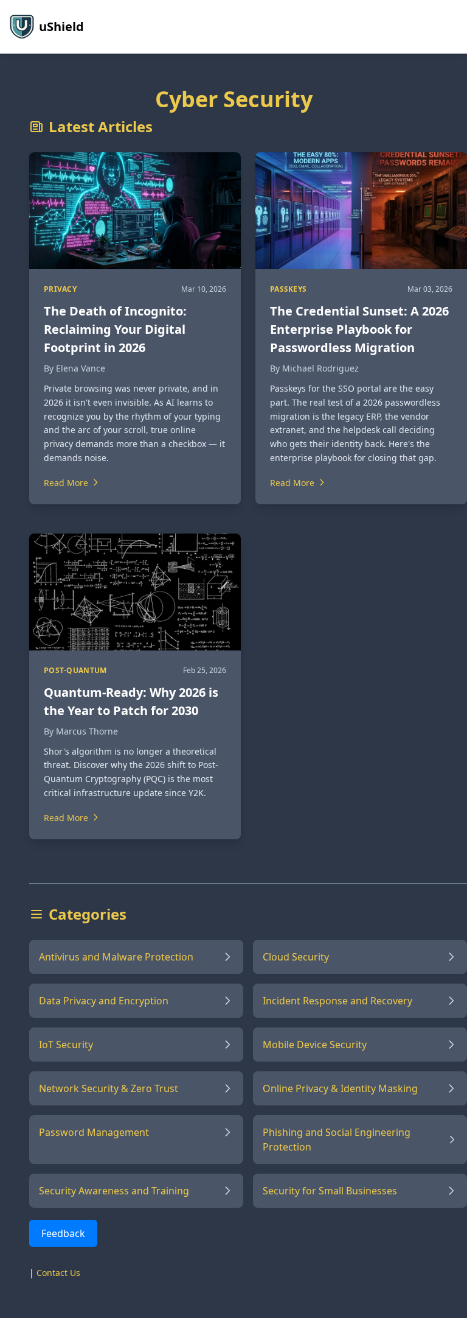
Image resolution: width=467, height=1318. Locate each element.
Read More (66, 482)
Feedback (63, 1233)
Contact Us (58, 1272)
